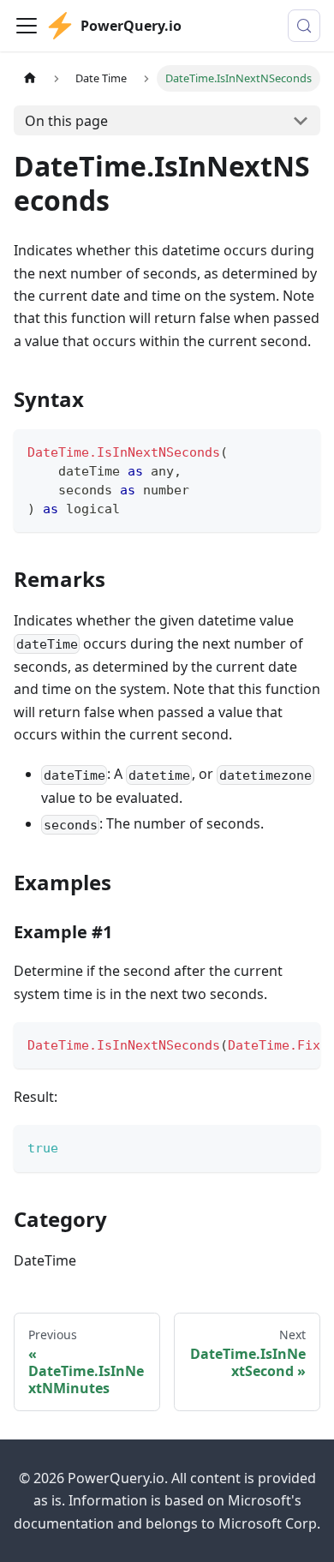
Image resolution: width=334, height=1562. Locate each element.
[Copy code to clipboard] (299, 450)
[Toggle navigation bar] (26, 26)
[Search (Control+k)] (304, 25)
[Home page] (30, 78)
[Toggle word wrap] (268, 1043)
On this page (66, 120)
